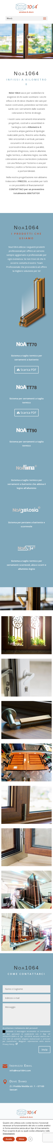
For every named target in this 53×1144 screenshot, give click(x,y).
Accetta (9, 1139)
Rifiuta (21, 1139)
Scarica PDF (28, 370)
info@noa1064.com (20, 1070)
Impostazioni (9, 1133)
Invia (44, 1049)
